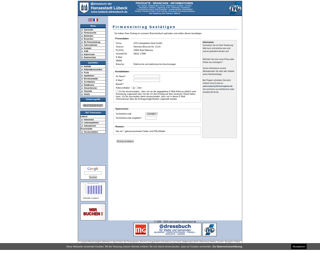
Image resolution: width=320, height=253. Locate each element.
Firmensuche (90, 33)
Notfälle (87, 66)
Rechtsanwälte (91, 79)
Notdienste (89, 85)
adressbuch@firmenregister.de (217, 86)
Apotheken (89, 76)
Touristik (88, 91)
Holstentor (89, 120)
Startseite (88, 30)
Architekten (89, 82)
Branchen (88, 39)
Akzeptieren (299, 246)
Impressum (89, 54)
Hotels (87, 94)
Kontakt (87, 48)
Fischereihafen (91, 132)
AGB (86, 51)
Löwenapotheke (91, 123)
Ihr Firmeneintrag (92, 42)
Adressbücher (91, 45)
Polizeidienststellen (93, 69)
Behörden (88, 36)
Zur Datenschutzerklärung (227, 246)
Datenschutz (90, 57)
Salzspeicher (90, 126)
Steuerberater (90, 88)
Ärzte (86, 72)
